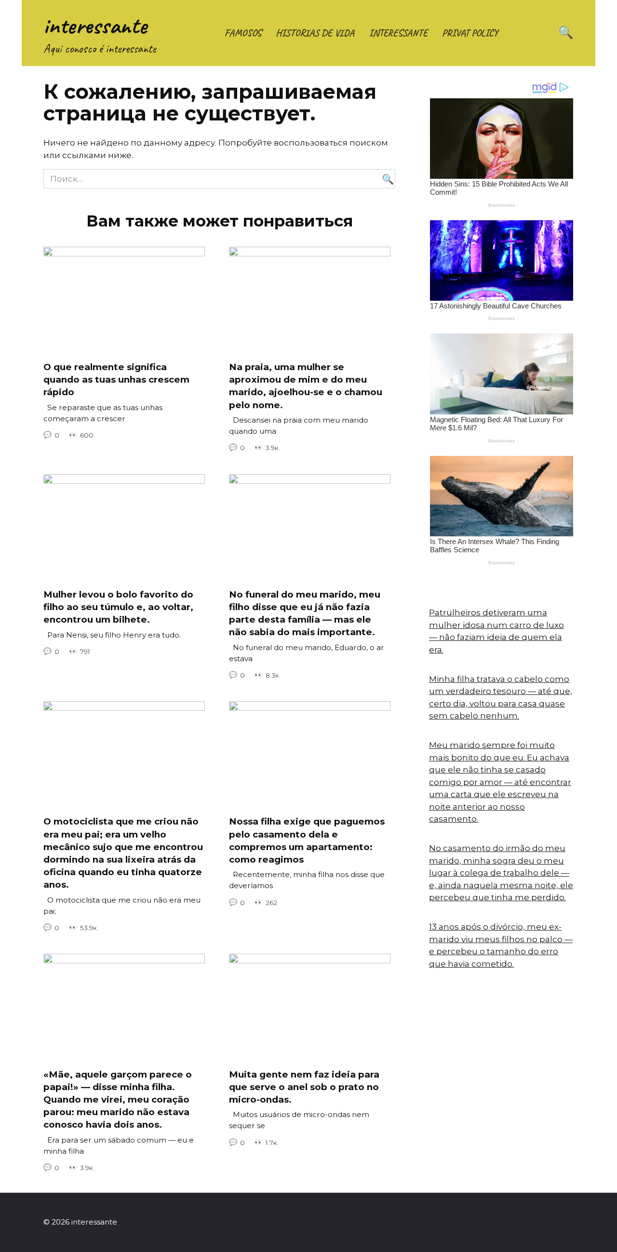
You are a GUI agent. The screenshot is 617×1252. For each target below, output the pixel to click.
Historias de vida (315, 33)
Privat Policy (470, 33)
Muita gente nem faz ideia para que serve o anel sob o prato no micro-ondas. (304, 1086)
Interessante (398, 33)
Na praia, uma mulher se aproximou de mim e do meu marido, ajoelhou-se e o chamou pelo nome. (305, 386)
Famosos (243, 33)
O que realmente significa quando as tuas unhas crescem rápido (116, 379)
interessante (95, 25)
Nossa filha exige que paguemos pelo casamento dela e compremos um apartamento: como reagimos (307, 840)
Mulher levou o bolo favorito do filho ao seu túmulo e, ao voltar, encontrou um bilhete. (118, 607)
